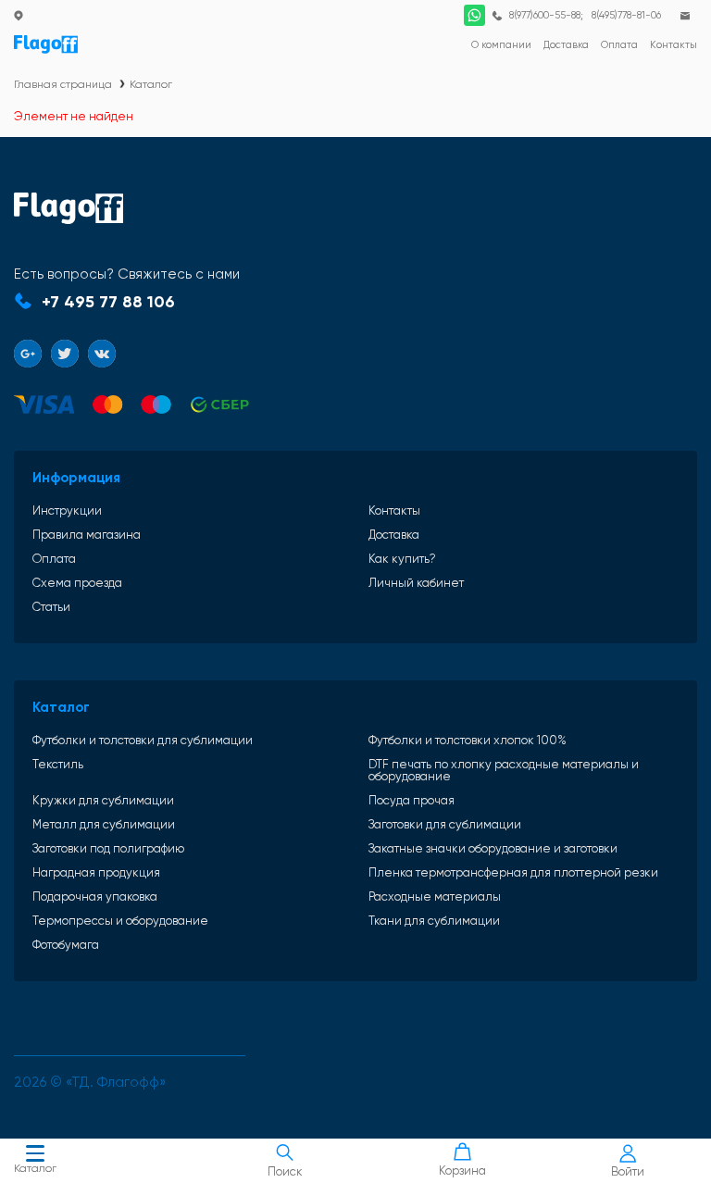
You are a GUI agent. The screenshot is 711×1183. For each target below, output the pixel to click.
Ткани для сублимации (434, 921)
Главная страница (63, 84)
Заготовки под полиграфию (108, 848)
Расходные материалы (434, 896)
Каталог (35, 1168)
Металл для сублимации (103, 824)
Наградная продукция (96, 872)
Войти (627, 1171)
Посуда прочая (411, 800)
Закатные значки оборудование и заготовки (492, 848)
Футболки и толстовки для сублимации (142, 740)
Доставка (393, 535)
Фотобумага (65, 945)
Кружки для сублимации (103, 800)
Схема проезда (77, 583)
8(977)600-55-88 (544, 15)
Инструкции (67, 510)
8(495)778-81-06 (626, 15)
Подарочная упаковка (94, 896)
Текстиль (57, 764)
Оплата (54, 559)
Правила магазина (86, 535)
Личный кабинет (416, 583)
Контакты (394, 510)
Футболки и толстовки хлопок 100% (467, 740)
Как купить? (402, 559)
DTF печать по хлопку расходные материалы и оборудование (503, 770)
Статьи (51, 607)
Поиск (285, 1171)
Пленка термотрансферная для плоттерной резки (513, 872)
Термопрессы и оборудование (120, 921)
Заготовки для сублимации (444, 824)
